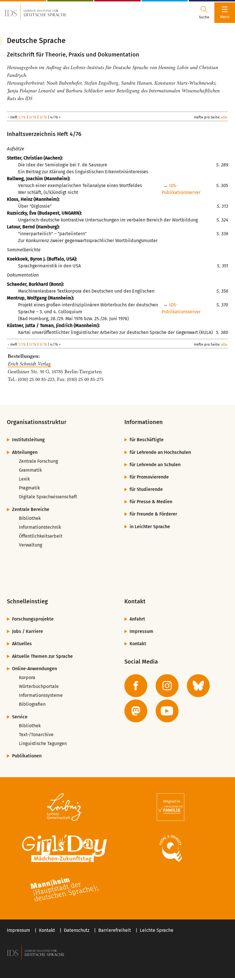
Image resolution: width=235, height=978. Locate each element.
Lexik (24, 479)
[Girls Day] (64, 848)
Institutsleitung (28, 439)
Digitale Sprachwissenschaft (48, 496)
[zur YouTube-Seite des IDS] (167, 710)
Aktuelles (22, 643)
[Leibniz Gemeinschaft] (64, 807)
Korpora (27, 677)
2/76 (32, 117)
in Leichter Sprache (150, 526)
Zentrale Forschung (38, 461)
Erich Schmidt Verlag (29, 364)
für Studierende (146, 489)
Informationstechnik (40, 527)
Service (20, 717)
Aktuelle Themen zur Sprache (42, 656)
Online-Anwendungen (34, 668)
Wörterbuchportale (39, 686)
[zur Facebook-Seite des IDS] (135, 685)
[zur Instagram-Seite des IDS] (167, 685)
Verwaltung (30, 545)
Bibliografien (32, 704)
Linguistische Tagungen (43, 743)
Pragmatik (29, 488)
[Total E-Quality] (170, 848)
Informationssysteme (41, 695)
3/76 (43, 117)
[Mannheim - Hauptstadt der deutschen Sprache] (64, 889)
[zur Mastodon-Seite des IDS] (135, 710)
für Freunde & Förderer (153, 514)
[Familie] (170, 807)
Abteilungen (25, 452)
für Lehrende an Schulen (155, 464)
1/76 (22, 117)
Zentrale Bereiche (30, 509)
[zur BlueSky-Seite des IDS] (198, 685)
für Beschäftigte (147, 439)
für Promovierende (149, 477)
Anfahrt (137, 619)
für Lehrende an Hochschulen (160, 452)
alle (224, 117)
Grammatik (30, 470)
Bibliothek (30, 518)
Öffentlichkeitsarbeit (40, 536)
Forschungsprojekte (33, 619)
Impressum (141, 631)
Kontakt (138, 643)
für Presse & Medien (151, 501)
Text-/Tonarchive (36, 734)
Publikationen (27, 756)
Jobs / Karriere (27, 631)
